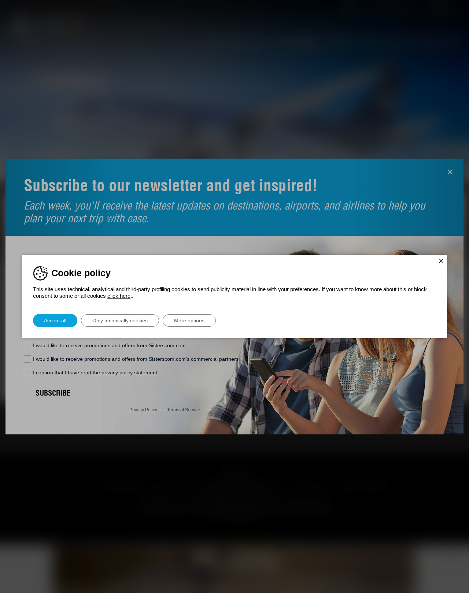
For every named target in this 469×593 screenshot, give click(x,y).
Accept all (55, 320)
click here (118, 296)
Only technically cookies (120, 320)
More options (189, 320)
